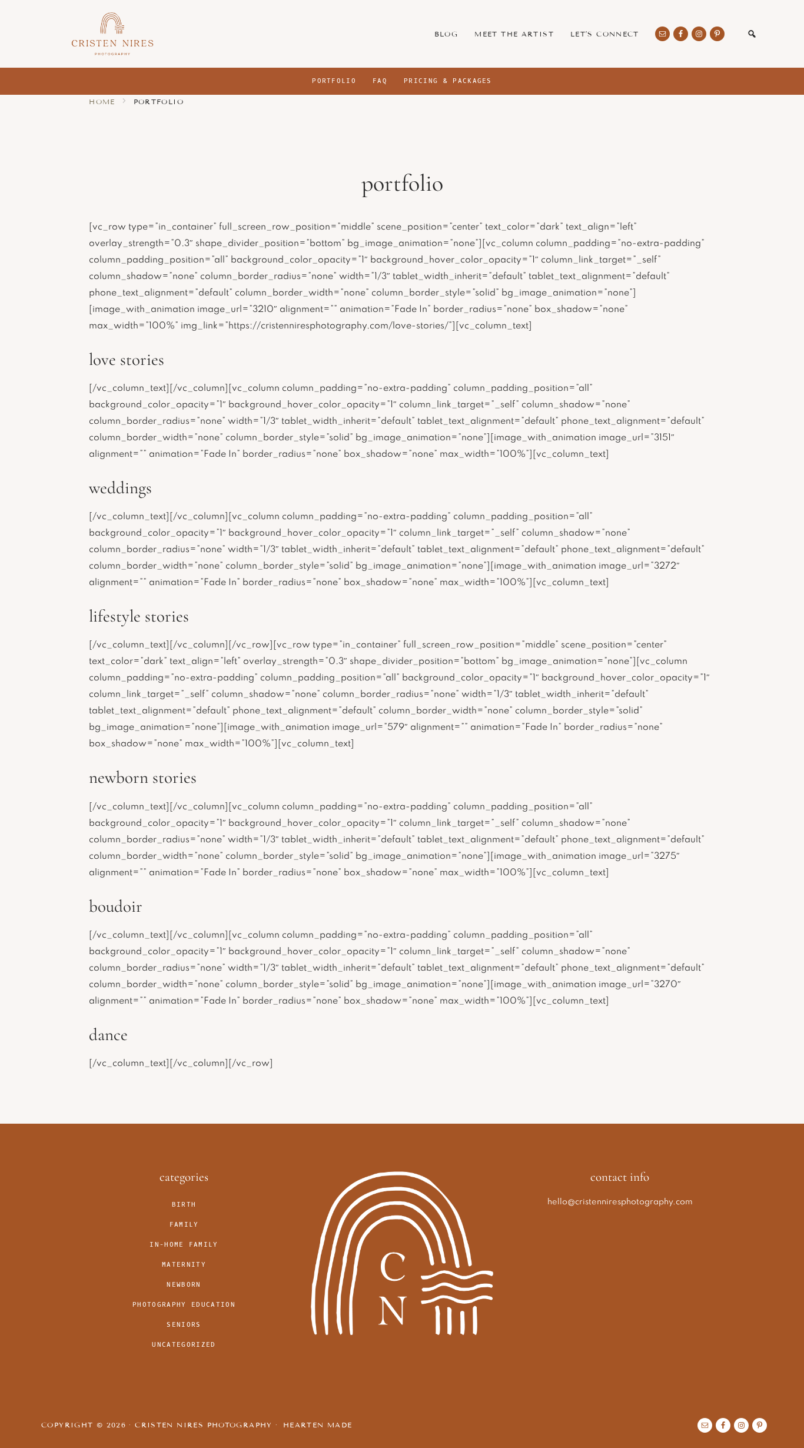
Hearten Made (318, 1424)
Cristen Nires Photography (112, 34)
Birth (184, 1204)
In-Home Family (183, 1244)
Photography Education (183, 1304)
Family (184, 1224)
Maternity (184, 1264)
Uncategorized (183, 1344)
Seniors (184, 1324)
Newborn (184, 1284)
